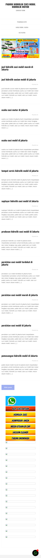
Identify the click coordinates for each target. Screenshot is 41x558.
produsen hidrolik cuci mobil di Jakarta (20, 231)
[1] (35, 554)
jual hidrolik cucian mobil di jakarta (18, 79)
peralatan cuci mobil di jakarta (16, 325)
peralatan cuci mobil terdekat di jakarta (16, 263)
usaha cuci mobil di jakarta (14, 140)
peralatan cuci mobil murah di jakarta (19, 295)
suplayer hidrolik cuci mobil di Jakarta (20, 201)
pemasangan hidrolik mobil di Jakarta (19, 355)
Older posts (8, 387)
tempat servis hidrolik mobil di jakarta (19, 170)
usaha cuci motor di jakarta (14, 110)
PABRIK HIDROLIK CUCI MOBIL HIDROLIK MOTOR (21, 5)
